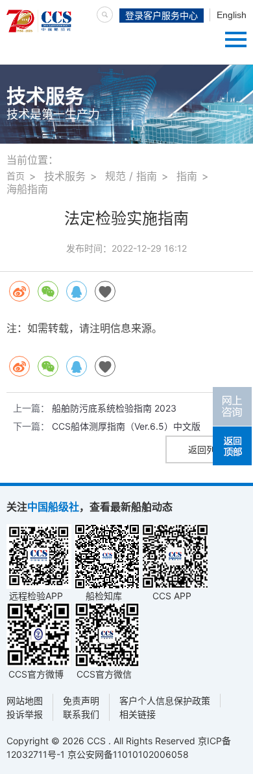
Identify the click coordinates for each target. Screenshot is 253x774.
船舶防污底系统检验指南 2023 (114, 408)
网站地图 (24, 700)
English (232, 15)
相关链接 (137, 714)
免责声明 (81, 700)
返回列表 (206, 449)
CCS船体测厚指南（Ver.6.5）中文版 (126, 426)
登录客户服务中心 (161, 15)
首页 (15, 175)
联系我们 (81, 714)
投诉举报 (24, 714)
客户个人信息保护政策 (164, 700)
